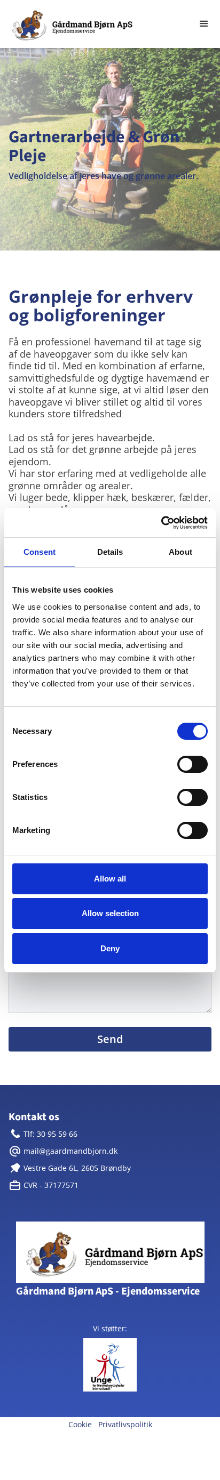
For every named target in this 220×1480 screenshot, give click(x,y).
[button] (204, 24)
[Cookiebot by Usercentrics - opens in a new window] (161, 523)
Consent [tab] (39, 551)
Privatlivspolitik (125, 1424)
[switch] (192, 764)
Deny (110, 948)
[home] (94, 24)
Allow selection (110, 913)
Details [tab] (110, 551)
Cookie (80, 1424)
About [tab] (180, 551)
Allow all (110, 878)
